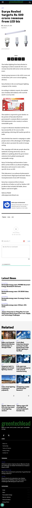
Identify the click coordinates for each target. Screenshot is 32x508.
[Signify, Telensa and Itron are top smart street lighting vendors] (9, 398)
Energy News (5, 283)
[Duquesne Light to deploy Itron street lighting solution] (9, 359)
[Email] (23, 59)
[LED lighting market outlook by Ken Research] (23, 379)
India (8, 217)
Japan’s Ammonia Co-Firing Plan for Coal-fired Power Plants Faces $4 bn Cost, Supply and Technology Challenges (16, 313)
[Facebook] (19, 59)
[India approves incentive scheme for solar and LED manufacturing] (23, 359)
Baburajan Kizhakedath (18, 202)
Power (3, 310)
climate (3, 462)
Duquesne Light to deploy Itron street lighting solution (8, 368)
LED (3, 8)
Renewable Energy (6, 470)
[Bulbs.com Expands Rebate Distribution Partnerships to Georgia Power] (9, 335)
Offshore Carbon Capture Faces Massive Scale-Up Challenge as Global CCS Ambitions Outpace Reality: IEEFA (16, 465)
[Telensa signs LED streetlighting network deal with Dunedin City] (23, 398)
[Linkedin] (12, 59)
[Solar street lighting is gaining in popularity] (9, 379)
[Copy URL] (8, 59)
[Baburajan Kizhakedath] (7, 205)
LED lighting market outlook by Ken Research (22, 388)
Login (28, 241)
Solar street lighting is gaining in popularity (8, 388)
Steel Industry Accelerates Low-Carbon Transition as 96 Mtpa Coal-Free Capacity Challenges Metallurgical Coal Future (14, 480)
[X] (16, 59)
